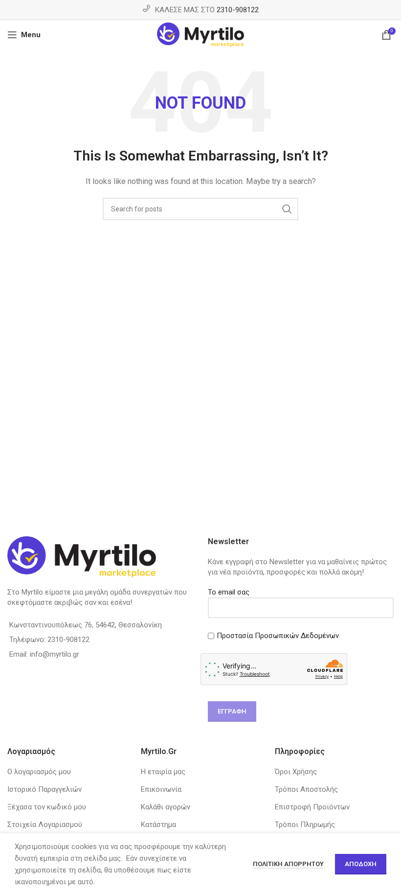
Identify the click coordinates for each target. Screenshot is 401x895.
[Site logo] (201, 34)
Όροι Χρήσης (296, 771)
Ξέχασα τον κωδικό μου (46, 807)
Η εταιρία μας (163, 771)
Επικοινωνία (161, 789)
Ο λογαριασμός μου (39, 771)
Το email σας (228, 592)
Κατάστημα (158, 824)
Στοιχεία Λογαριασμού (44, 824)
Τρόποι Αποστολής (306, 789)
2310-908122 (238, 9)
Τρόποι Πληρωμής (305, 824)
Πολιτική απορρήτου (289, 864)
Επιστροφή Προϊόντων (312, 807)
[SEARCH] (287, 209)
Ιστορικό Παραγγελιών (44, 789)
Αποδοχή (361, 864)
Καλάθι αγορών (165, 807)
